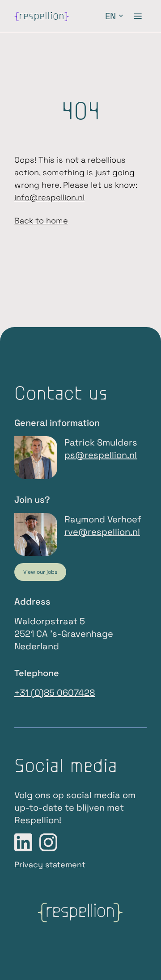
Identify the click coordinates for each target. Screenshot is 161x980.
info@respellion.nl (49, 197)
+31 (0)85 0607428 (54, 692)
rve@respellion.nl (102, 532)
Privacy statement (49, 864)
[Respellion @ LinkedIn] (23, 842)
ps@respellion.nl (100, 455)
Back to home (41, 220)
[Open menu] (138, 16)
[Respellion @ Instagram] (48, 842)
